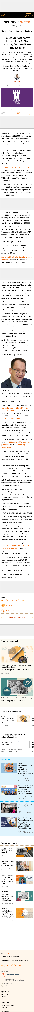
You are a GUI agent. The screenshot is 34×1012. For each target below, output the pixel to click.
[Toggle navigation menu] (3, 15)
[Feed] (3, 965)
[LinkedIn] (15, 965)
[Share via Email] (22, 600)
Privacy (3, 996)
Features (28, 31)
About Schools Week (7, 1005)
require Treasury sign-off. (11, 419)
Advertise (4, 1007)
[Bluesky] (11, 965)
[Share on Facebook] (7, 600)
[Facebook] (7, 965)
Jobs (10, 31)
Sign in (28, 15)
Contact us (4, 994)
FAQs (3, 998)
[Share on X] (12, 600)
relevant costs (22, 551)
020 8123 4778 (8, 983)
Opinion (18, 31)
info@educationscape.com (10, 985)
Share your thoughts (17, 617)
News (3, 31)
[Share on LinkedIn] (17, 600)
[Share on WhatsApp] (3, 600)
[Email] (19, 965)
